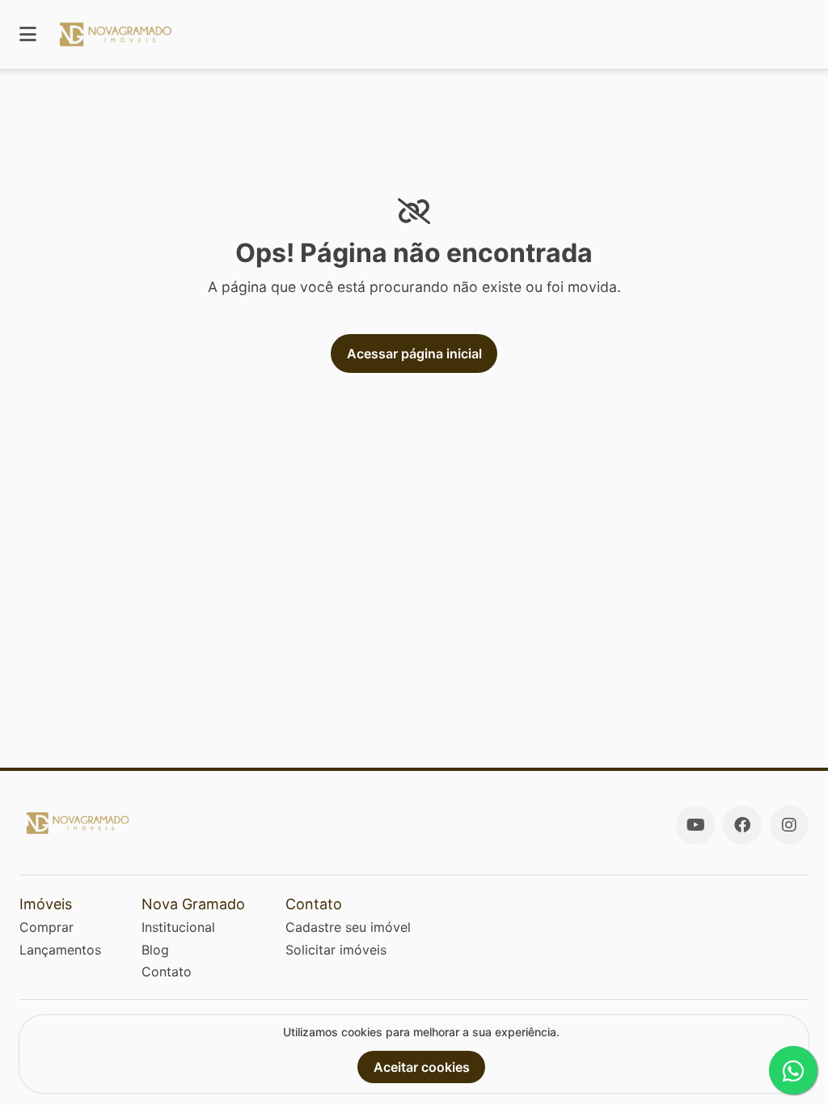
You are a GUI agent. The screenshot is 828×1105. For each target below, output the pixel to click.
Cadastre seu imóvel (348, 927)
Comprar (46, 927)
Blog (155, 950)
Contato (167, 971)
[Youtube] (695, 825)
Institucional (178, 927)
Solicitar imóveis (336, 950)
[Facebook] (742, 825)
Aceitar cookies (422, 1067)
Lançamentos (60, 950)
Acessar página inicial (414, 353)
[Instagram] (789, 825)
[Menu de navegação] (27, 34)
